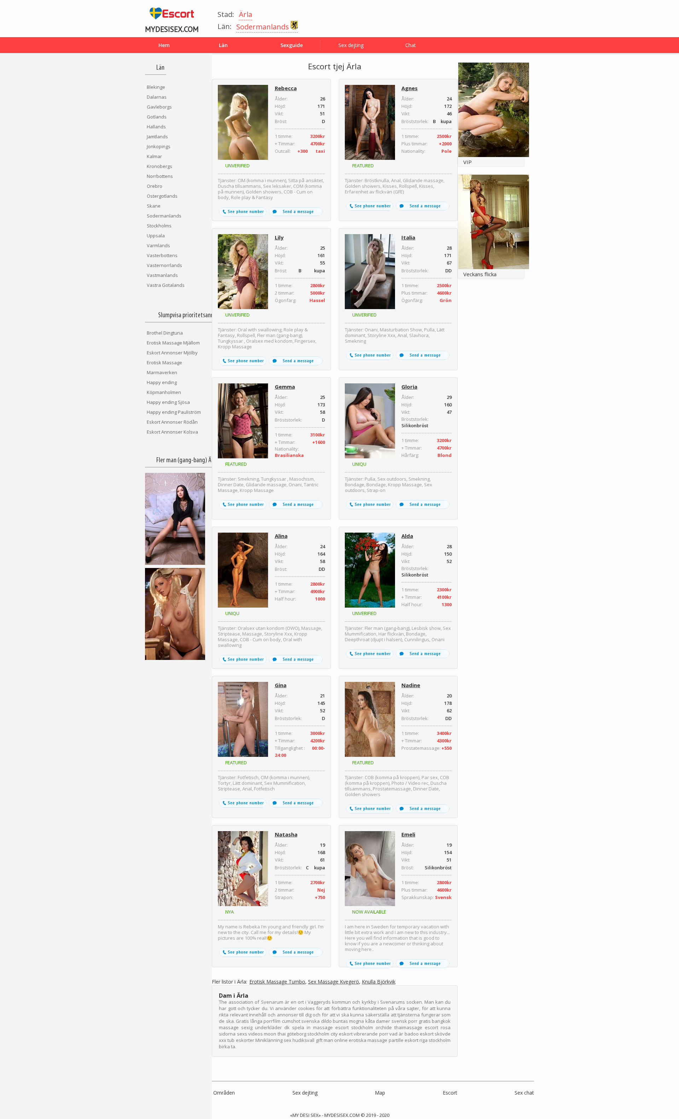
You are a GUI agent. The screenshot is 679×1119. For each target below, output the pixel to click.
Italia (408, 237)
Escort (450, 1092)
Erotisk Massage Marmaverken (164, 367)
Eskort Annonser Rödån (172, 422)
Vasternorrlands (164, 265)
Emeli (408, 834)
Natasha (286, 834)
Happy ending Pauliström (174, 412)
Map (380, 1092)
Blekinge (156, 87)
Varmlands (158, 245)
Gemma (285, 386)
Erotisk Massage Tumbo (277, 982)
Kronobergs (159, 166)
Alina (281, 536)
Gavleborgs (159, 107)
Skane (154, 206)
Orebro (154, 186)
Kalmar (154, 156)
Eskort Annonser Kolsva (172, 432)
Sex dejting (351, 45)
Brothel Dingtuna (165, 333)
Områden (224, 1092)
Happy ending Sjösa (168, 402)
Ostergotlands (162, 196)
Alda (407, 536)
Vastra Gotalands (166, 285)
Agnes (409, 88)
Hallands (156, 126)
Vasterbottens (162, 255)
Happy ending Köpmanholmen (164, 387)
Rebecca (286, 88)
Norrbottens (160, 176)
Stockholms (159, 225)
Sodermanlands (164, 216)
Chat (410, 45)
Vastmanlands (162, 275)
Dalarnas (157, 97)
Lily (279, 237)
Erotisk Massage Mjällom (173, 343)
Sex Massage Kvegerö (333, 982)
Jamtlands (157, 136)
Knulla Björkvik (378, 982)
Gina (280, 685)
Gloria (409, 386)
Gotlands (157, 117)
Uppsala (156, 235)
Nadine (410, 685)
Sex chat (524, 1092)
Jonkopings (158, 146)
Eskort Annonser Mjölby (172, 352)
